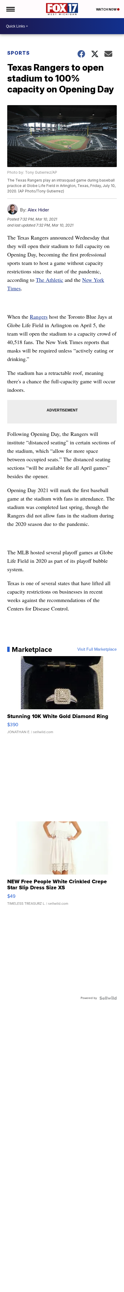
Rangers (39, 316)
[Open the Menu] (10, 9)
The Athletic (49, 279)
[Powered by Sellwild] (108, 998)
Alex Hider (38, 210)
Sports (18, 53)
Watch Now (106, 9)
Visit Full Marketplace (97, 649)
